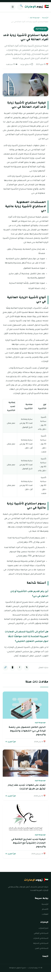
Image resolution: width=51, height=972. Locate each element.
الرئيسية (45, 18)
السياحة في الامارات (40, 938)
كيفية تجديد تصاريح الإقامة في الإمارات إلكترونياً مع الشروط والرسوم (28, 843)
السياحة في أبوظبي (41, 933)
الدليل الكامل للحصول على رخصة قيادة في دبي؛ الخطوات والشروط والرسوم (27, 731)
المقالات (45, 914)
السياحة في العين (41, 948)
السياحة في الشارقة (40, 943)
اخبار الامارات (43, 928)
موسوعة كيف (35, 18)
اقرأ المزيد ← (10, 742)
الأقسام (45, 909)
